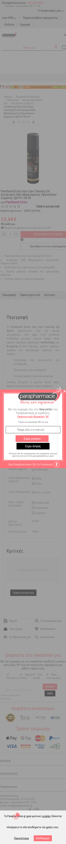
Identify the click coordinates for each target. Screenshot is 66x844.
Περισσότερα (21, 838)
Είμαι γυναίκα (32, 438)
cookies (46, 816)
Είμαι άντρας (33, 446)
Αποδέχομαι (43, 838)
